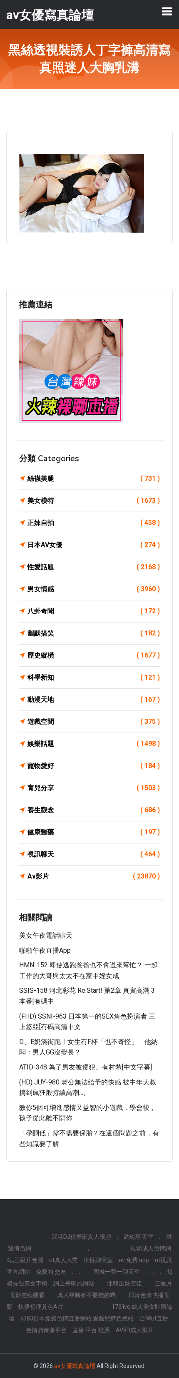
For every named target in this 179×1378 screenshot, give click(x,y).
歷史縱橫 (93, 655)
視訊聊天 (93, 854)
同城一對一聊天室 (116, 1271)
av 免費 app (134, 1260)
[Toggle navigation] (167, 11)
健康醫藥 (93, 832)
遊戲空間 (93, 721)
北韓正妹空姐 (124, 1283)
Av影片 (93, 876)
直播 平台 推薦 (91, 1330)
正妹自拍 (93, 523)
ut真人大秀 (63, 1260)
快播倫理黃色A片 (40, 1306)
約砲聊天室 (138, 1236)
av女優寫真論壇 (74, 1366)
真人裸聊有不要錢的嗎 (86, 1295)
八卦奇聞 (93, 611)
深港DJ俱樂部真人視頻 (81, 1236)
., (88, 1248)
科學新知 (93, 677)
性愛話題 (93, 567)
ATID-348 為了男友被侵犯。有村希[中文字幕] (85, 1067)
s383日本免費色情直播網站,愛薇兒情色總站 (77, 1318)
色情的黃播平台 (46, 1330)
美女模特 (93, 501)
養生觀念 (93, 810)
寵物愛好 (93, 766)
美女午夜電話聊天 (45, 935)
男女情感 (93, 589)
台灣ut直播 (153, 1318)
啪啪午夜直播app (45, 950)
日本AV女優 (93, 545)
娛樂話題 (93, 744)
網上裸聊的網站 (73, 1283)
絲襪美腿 (93, 478)
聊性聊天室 (98, 1260)
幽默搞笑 (93, 633)
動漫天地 (93, 699)
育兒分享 (93, 788)
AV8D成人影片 (135, 1330)
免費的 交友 (51, 1271)
